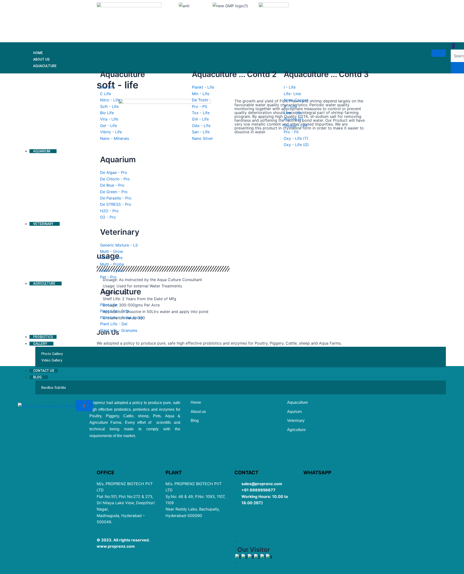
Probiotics (43, 337)
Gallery (40, 344)
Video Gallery (51, 360)
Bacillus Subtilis (53, 387)
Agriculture (44, 283)
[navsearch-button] (453, 45)
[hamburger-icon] (438, 53)
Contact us (43, 371)
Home (38, 53)
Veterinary (43, 224)
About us (41, 59)
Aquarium (41, 151)
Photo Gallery (52, 354)
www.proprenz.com (116, 546)
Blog (37, 377)
